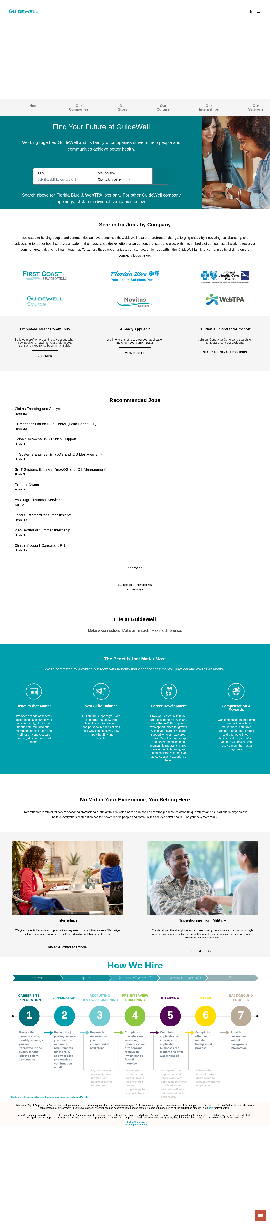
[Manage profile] (251, 11)
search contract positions (225, 352)
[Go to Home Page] (23, 11)
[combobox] (63, 179)
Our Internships (209, 107)
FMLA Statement (136, 1122)
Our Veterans (255, 107)
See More (135, 568)
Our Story (122, 107)
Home (34, 106)
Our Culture (163, 107)
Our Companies (79, 107)
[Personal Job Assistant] (260, 1215)
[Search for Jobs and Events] (161, 176)
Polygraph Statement (136, 1124)
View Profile (135, 353)
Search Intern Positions (67, 947)
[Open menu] (258, 11)
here (211, 1107)
